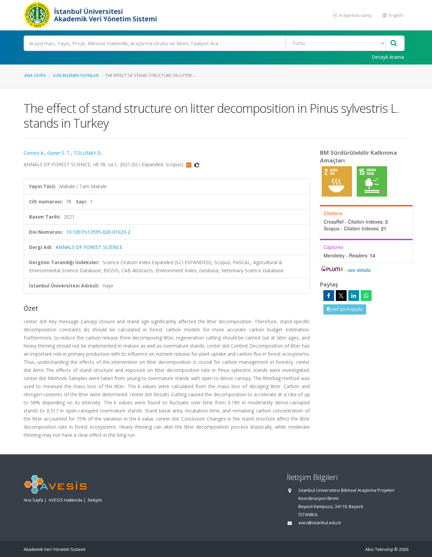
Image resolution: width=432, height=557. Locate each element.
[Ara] (393, 43)
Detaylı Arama (388, 56)
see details (359, 270)
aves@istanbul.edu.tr (319, 523)
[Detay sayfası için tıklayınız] (337, 181)
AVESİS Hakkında (65, 500)
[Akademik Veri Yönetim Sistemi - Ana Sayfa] (38, 15)
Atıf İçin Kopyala (346, 309)
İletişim (95, 500)
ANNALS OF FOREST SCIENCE (89, 247)
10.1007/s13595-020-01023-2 (98, 232)
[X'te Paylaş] (341, 295)
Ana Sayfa (35, 75)
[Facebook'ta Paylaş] (328, 295)
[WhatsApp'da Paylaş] (366, 295)
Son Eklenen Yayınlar (76, 75)
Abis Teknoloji (379, 549)
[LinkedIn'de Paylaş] (353, 295)
